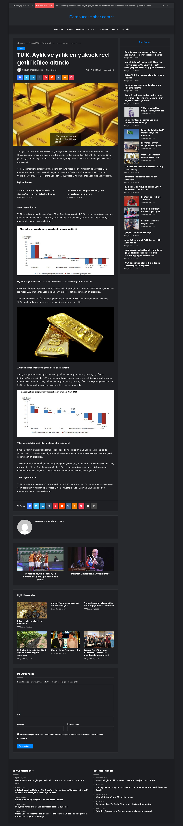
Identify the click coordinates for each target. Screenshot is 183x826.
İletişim (125, 29)
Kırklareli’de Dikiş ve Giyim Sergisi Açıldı (151, 210)
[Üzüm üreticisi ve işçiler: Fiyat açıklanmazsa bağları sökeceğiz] (32, 639)
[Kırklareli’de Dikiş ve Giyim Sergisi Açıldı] (131, 213)
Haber (69, 29)
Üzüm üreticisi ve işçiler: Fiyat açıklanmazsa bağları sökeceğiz (31, 653)
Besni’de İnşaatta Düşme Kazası (150, 222)
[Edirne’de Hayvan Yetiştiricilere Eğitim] (131, 147)
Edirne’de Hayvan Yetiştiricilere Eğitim (151, 144)
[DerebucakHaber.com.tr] (91, 17)
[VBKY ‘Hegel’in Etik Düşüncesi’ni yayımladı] (131, 112)
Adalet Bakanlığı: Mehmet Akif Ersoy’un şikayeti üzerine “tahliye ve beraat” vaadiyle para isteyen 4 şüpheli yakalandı (103, 6)
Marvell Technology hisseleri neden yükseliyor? (65, 604)
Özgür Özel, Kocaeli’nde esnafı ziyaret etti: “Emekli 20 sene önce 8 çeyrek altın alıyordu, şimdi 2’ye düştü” (143, 98)
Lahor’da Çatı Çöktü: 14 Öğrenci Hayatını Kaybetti (152, 133)
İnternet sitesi (73, 724)
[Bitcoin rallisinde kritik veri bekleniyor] (32, 610)
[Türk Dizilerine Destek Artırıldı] (65, 639)
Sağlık (91, 29)
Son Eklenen (145, 42)
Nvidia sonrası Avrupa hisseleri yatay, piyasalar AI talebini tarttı (142, 188)
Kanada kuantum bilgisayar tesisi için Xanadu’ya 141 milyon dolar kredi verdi (143, 53)
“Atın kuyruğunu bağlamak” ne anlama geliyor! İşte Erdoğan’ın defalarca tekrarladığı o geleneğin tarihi (143, 253)
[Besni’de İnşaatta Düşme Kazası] (131, 224)
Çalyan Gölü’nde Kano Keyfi (138, 232)
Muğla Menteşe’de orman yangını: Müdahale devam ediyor (141, 121)
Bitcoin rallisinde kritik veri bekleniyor (30, 622)
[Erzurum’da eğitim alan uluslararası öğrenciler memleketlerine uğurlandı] (99, 639)
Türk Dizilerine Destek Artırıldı (65, 650)
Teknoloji (103, 29)
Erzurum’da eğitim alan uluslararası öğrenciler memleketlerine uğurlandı (96, 653)
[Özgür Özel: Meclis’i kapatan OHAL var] (131, 158)
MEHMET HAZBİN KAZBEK (32, 70)
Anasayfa (58, 29)
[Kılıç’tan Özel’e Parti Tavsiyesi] (131, 201)
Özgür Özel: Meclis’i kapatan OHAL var (150, 156)
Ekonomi (80, 29)
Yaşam (115, 29)
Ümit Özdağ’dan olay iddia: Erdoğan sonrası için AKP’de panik (142, 264)
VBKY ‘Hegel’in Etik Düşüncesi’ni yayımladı (152, 109)
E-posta (21, 724)
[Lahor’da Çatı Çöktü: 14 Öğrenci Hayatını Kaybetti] (131, 134)
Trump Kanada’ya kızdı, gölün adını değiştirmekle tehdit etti (99, 604)
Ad (19, 714)
